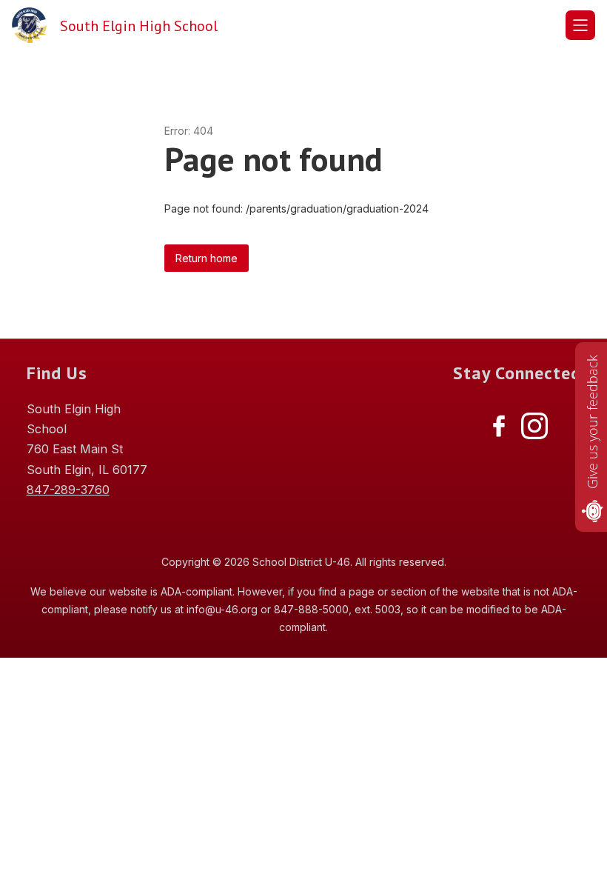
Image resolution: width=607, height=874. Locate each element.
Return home (206, 258)
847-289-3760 (68, 489)
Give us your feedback (592, 422)
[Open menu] (580, 25)
